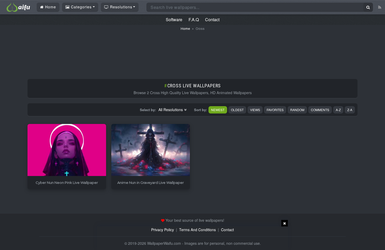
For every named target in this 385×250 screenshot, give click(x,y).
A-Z (338, 109)
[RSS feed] (379, 7)
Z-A (349, 109)
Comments (320, 109)
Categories (81, 6)
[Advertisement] (192, 52)
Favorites (275, 109)
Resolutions (120, 6)
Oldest (237, 109)
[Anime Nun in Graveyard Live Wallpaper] (150, 150)
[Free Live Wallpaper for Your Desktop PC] (18, 6)
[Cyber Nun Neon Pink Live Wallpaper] (67, 150)
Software (174, 19)
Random (297, 109)
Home (50, 6)
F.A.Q (194, 19)
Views (255, 109)
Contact (212, 19)
